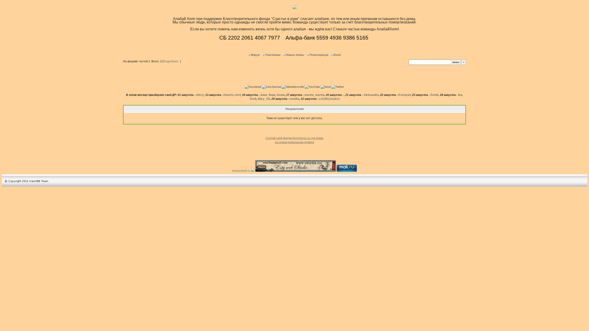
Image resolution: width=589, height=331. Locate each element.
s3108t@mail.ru (329, 98)
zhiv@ (200, 95)
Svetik (434, 95)
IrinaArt (228, 95)
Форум (255, 55)
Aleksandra (371, 95)
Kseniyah (404, 95)
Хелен (281, 95)
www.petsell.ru (241, 170)
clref (238, 95)
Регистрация (318, 55)
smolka (294, 98)
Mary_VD (264, 98)
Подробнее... (171, 61)
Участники (272, 55)
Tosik (253, 98)
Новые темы (295, 55)
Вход (337, 55)
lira (460, 95)
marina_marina (314, 95)
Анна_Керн (267, 95)
